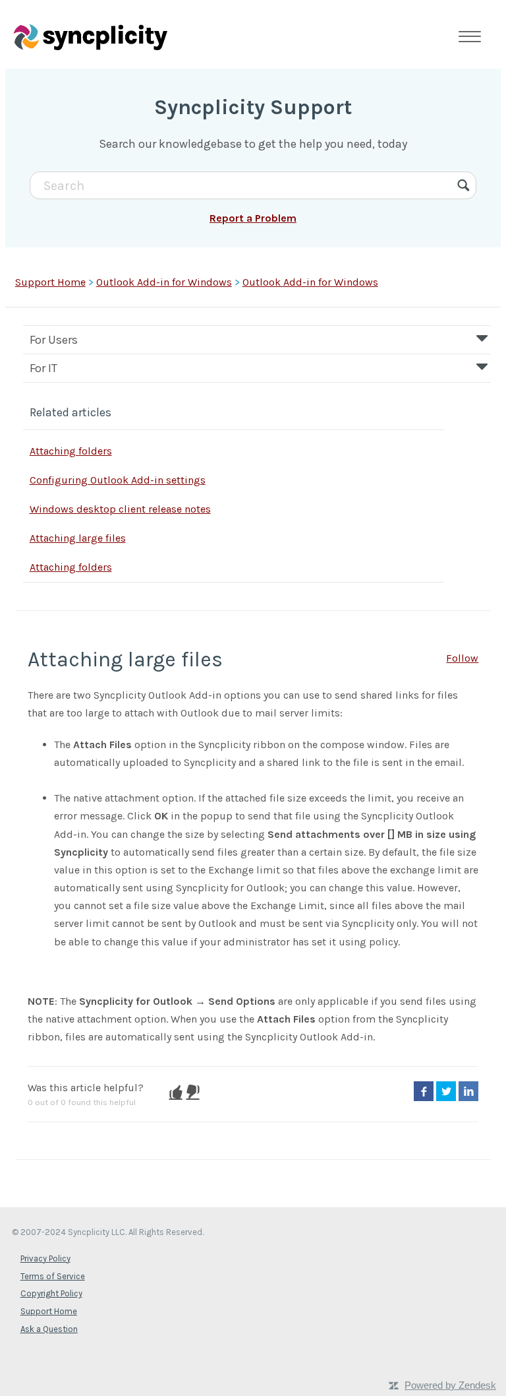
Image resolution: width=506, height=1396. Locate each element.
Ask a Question (49, 1329)
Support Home (50, 282)
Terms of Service (52, 1276)
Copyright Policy (51, 1293)
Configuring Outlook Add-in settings (118, 480)
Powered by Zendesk (450, 1385)
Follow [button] (462, 658)
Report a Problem (253, 218)
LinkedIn (468, 1091)
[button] (176, 1092)
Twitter (446, 1091)
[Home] (90, 36)
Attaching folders (71, 451)
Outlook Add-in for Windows (164, 282)
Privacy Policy (45, 1258)
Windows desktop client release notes (120, 509)
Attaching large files (78, 538)
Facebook (424, 1091)
